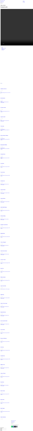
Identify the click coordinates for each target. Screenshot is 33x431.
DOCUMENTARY (3, 129)
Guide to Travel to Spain (4, 303)
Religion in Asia (3, 364)
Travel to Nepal (3, 329)
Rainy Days (2, 268)
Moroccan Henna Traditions (4, 135)
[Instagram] (15, 426)
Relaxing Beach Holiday (4, 144)
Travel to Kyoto (3, 172)
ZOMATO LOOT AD (3, 88)
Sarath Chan (2, 1)
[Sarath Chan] (2, 0)
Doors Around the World (4, 320)
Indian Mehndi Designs (4, 207)
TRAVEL (2, 101)
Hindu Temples (3, 408)
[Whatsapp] (12, 426)
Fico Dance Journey (3, 107)
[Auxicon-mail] (17, 426)
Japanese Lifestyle (3, 189)
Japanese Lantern (3, 116)
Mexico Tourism (3, 390)
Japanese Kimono (3, 198)
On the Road (2, 163)
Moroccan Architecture (4, 338)
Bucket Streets (2, 399)
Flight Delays (2, 294)
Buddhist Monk (3, 233)
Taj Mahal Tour (3, 355)
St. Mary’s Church (3, 259)
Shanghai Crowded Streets (4, 224)
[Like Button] (1, 90)
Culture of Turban (3, 373)
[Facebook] (13, 426)
